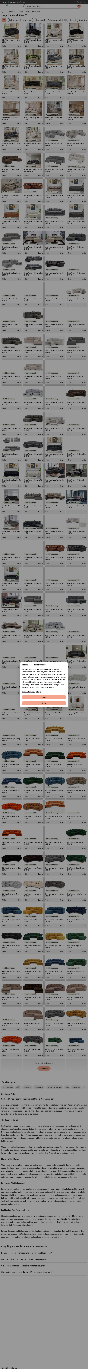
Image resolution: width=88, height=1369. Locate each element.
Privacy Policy (26, 692)
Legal (33, 692)
